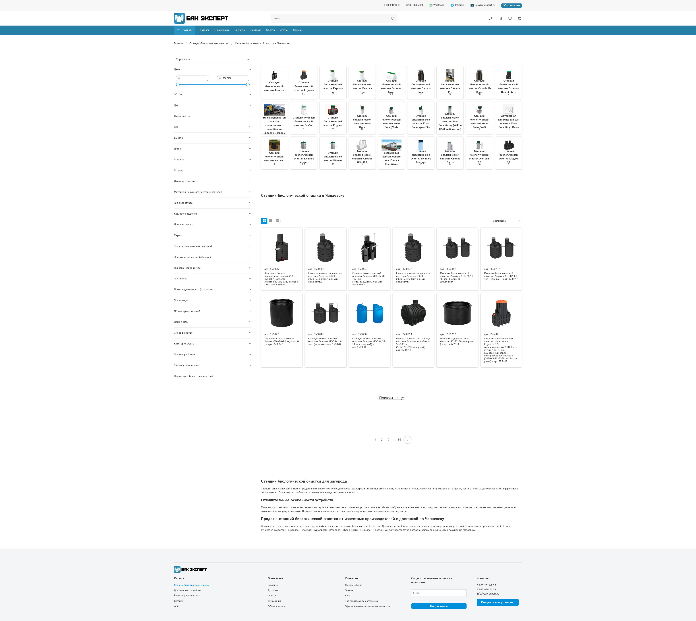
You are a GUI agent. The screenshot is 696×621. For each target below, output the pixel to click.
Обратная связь (511, 5)
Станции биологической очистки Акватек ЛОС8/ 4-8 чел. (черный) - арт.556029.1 (501, 276)
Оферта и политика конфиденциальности (367, 606)
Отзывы (298, 30)
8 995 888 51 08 (414, 5)
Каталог (187, 30)
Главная (178, 43)
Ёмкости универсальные (187, 595)
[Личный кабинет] (490, 18)
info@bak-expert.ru (484, 5)
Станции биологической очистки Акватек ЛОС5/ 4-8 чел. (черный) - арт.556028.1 (325, 341)
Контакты (239, 30)
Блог (347, 595)
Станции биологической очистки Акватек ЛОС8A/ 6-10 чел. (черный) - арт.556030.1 (369, 343)
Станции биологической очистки (209, 43)
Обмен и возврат (277, 606)
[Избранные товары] (509, 18)
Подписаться (439, 606)
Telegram (459, 5)
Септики (178, 601)
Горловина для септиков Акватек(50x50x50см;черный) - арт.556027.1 (281, 341)
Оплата (270, 30)
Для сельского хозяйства (188, 590)
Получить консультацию (497, 602)
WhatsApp (438, 5)
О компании (221, 30)
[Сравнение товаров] (500, 18)
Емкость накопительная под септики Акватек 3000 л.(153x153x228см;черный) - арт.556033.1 (413, 277)
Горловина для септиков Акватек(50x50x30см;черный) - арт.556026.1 (457, 341)
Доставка (255, 30)
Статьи (284, 30)
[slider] (178, 84)
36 (399, 440)
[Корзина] (519, 18)
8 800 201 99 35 (392, 5)
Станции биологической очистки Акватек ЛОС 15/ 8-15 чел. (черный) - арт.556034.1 (457, 277)
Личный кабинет (353, 585)
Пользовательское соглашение (361, 601)
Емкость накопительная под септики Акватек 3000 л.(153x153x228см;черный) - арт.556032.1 (325, 277)
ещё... (177, 606)
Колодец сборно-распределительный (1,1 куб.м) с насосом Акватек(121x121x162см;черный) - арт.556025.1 (281, 278)
